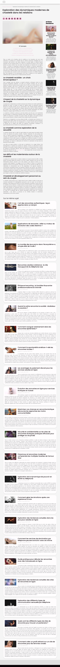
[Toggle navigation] (4, 2)
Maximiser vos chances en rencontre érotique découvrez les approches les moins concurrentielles (36, 411)
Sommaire (23, 46)
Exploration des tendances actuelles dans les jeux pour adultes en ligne (35, 519)
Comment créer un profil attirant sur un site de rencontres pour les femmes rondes (36, 643)
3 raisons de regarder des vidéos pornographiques (51, 53)
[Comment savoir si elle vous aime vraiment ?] (51, 65)
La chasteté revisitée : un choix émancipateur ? (22, 48)
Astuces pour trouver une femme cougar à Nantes (51, 35)
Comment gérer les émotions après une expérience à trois (34, 498)
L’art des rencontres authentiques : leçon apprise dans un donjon (34, 204)
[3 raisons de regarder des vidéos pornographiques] (51, 47)
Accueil (4, 6)
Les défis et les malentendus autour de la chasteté (22, 53)
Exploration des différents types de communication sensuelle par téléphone (34, 601)
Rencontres (9, 6)
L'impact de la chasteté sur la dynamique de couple (22, 50)
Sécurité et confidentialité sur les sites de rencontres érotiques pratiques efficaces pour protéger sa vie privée (36, 434)
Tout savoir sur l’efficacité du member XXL (51, 88)
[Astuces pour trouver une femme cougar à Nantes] (51, 29)
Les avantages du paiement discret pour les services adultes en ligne (35, 369)
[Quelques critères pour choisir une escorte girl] (51, 101)
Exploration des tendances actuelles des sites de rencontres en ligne (36, 581)
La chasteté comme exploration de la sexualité (22, 51)
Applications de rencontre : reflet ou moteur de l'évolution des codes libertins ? (36, 225)
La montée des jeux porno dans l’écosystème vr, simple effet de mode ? (37, 245)
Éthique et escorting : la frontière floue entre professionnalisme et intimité (35, 286)
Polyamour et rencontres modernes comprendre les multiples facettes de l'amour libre (36, 456)
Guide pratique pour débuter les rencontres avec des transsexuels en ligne (35, 560)
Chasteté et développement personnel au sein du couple (22, 55)
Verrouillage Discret (20, 150)
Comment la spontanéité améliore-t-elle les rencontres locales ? (35, 348)
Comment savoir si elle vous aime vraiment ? (51, 71)
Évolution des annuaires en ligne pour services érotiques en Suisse (36, 390)
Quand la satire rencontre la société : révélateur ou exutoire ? (36, 307)
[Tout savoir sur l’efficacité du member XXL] (51, 83)
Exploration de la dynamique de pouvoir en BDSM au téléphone (35, 478)
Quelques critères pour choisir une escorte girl (51, 106)
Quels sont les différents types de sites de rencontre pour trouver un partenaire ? (34, 622)
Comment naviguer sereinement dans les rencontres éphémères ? (34, 328)
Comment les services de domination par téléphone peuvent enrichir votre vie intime (35, 539)
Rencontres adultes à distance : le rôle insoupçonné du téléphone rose (33, 266)
